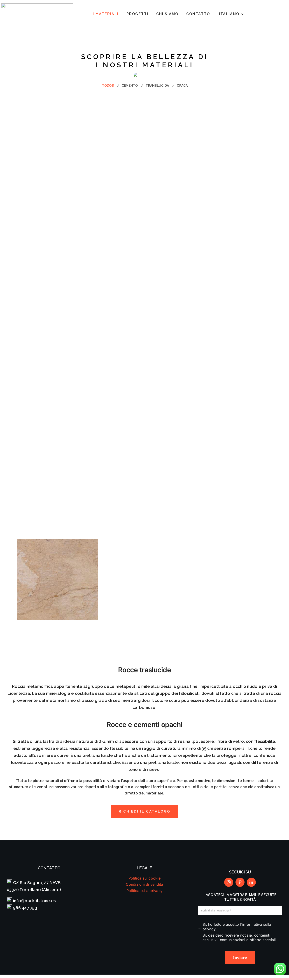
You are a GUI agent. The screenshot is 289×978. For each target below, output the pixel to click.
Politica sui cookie (144, 878)
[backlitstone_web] (37, 5)
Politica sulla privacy (144, 890)
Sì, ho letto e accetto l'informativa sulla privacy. (237, 926)
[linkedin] (251, 882)
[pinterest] (240, 882)
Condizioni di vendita (144, 884)
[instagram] (228, 882)
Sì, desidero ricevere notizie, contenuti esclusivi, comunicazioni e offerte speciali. (240, 937)
